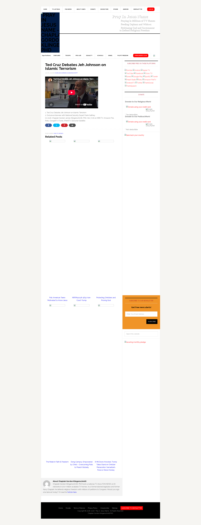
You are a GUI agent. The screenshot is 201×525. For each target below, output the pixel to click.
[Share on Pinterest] (64, 125)
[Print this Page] (72, 125)
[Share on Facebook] (48, 125)
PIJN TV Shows (58, 133)
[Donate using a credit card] (138, 107)
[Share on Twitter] (56, 125)
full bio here (71, 492)
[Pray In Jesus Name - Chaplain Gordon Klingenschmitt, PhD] (50, 32)
